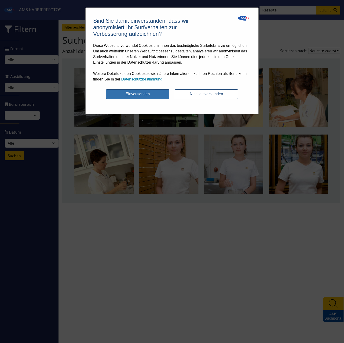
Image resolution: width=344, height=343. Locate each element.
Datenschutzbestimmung (141, 79)
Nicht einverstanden (206, 94)
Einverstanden (138, 94)
